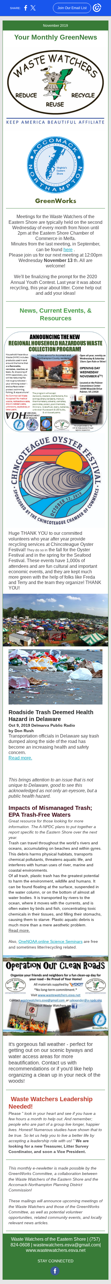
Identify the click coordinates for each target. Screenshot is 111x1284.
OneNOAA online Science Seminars (50, 941)
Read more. (20, 757)
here (68, 249)
